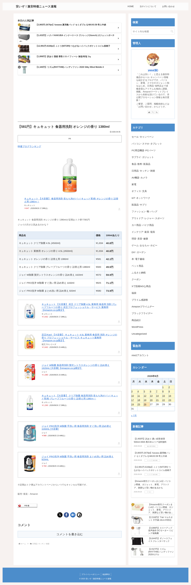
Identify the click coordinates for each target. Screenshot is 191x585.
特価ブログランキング (29, 146)
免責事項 (106, 574)
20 (151, 400)
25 (138, 404)
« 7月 (134, 415)
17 (132, 400)
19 (145, 400)
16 (170, 395)
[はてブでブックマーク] (72, 514)
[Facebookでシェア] (66, 514)
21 (157, 400)
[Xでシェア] (59, 514)
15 (163, 395)
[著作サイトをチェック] (149, 112)
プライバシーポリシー (90, 574)
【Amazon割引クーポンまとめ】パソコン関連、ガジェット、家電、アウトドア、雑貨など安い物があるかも (152, 484)
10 (132, 395)
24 (132, 404)
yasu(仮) (153, 70)
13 (151, 395)
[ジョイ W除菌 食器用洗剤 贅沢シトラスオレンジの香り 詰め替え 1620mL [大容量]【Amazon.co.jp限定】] (29, 372)
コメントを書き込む (69, 534)
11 (138, 395)
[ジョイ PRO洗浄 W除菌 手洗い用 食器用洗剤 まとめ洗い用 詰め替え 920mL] (29, 463)
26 (145, 404)
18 (138, 400)
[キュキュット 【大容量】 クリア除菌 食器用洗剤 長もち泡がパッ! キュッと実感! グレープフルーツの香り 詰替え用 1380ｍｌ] (29, 402)
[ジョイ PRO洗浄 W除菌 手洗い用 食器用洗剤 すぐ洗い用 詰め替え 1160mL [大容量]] (29, 433)
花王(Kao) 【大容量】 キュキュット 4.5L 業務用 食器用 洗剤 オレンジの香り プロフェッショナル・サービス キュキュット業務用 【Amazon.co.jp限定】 (79, 337)
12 (145, 395)
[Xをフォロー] (153, 112)
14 (157, 395)
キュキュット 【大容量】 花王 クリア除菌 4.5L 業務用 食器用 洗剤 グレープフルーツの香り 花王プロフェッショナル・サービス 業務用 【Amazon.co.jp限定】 (79, 307)
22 (163, 400)
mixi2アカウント (140, 355)
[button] (79, 514)
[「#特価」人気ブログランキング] (27, 505)
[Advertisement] (70, 98)
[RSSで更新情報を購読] (156, 112)
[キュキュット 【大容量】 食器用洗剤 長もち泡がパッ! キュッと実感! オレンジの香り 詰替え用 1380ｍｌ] (69, 175)
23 (170, 400)
